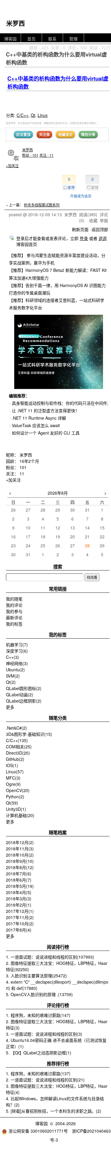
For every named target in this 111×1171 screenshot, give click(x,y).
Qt (33, 115)
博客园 (10, 39)
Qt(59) (12, 803)
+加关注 (12, 165)
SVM (13, 676)
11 (22, 473)
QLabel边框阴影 (23, 701)
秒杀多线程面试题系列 (41, 204)
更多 (10, 707)
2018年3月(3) (18, 899)
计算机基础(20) (20, 815)
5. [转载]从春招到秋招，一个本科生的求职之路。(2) (53, 1111)
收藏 (93, 220)
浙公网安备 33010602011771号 (38, 1131)
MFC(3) (13, 778)
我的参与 (14, 611)
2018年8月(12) (20, 867)
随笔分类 (58, 718)
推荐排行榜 (58, 1063)
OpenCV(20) (18, 790)
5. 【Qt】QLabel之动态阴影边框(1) (38, 1053)
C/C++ (22, 115)
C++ (12, 657)
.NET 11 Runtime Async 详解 (39, 418)
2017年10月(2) (20, 924)
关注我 (44, 134)
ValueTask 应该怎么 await (36, 425)
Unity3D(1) (16, 809)
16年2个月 (29, 461)
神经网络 (17, 663)
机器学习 (17, 645)
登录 (84, 238)
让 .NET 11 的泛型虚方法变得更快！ (45, 410)
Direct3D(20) (18, 753)
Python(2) (15, 797)
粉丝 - (30, 155)
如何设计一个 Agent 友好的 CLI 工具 (46, 433)
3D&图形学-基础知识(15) (29, 734)
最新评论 (14, 617)
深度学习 (17, 651)
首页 (31, 39)
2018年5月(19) (20, 886)
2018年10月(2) (20, 855)
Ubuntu (15, 669)
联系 (52, 39)
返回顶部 (99, 229)
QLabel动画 (19, 694)
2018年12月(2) (20, 842)
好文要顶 (23, 134)
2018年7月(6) (18, 874)
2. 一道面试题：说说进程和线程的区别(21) (45, 1080)
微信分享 (88, 134)
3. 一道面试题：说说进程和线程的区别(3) (44, 1034)
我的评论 (14, 605)
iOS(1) (12, 765)
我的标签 (14, 624)
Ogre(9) (13, 784)
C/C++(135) (17, 740)
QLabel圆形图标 (23, 688)
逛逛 (103, 238)
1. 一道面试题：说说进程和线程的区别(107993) (50, 957)
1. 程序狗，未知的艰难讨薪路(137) (38, 1073)
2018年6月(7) (18, 880)
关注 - (46, 155)
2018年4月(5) (18, 892)
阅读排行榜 (58, 947)
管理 (73, 39)
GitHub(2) (15, 759)
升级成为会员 (80, 195)
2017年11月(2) (20, 917)
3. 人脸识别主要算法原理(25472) (36, 976)
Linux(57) (15, 772)
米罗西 (15, 22)
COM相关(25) (19, 747)
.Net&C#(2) (16, 728)
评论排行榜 (58, 1005)
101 (23, 467)
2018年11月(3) (20, 849)
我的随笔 (14, 599)
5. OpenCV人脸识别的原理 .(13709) (39, 994)
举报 (104, 220)
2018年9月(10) (20, 861)
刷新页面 (80, 229)
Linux (43, 115)
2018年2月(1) (18, 905)
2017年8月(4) (18, 930)
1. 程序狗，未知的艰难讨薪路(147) (38, 1015)
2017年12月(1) (20, 911)
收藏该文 (65, 134)
